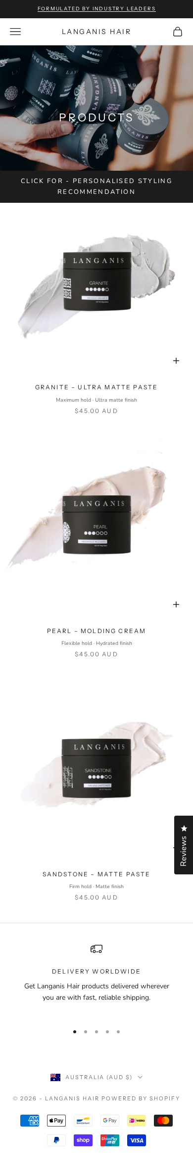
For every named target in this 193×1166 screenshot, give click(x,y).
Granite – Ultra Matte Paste (96, 387)
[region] (96, 979)
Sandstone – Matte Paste (97, 874)
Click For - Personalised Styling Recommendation (96, 186)
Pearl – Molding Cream (96, 631)
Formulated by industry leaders (97, 8)
